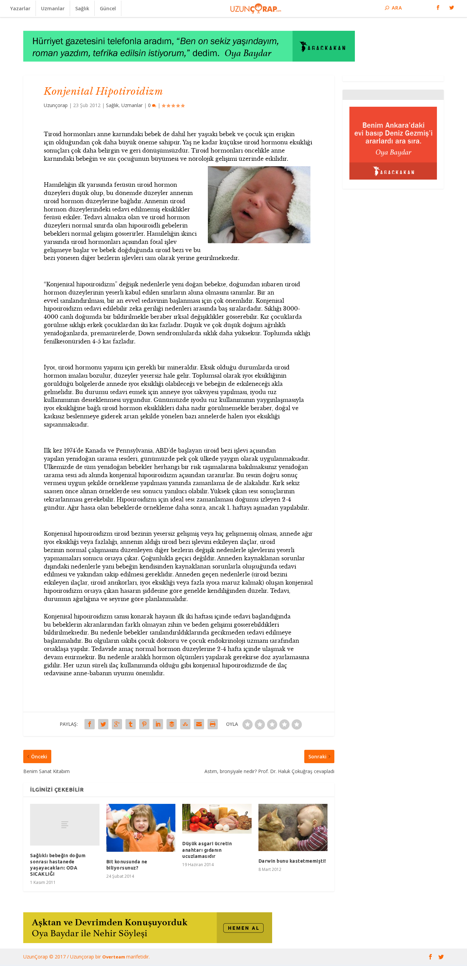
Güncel (108, 8)
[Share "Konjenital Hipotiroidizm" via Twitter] (103, 724)
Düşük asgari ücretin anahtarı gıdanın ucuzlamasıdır (207, 850)
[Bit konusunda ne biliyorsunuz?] (141, 828)
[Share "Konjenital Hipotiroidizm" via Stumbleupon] (185, 724)
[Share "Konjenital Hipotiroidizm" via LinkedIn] (158, 724)
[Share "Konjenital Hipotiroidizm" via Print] (212, 724)
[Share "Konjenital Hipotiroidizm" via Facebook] (89, 724)
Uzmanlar (53, 8)
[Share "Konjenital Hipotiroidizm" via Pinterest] (144, 724)
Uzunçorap (56, 105)
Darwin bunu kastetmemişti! (292, 861)
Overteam (114, 957)
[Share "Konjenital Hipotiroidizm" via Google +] (117, 724)
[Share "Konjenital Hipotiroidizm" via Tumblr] (130, 724)
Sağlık (82, 8)
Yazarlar (20, 8)
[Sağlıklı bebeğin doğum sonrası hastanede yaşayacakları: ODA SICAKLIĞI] (64, 824)
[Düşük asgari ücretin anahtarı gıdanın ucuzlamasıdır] (217, 819)
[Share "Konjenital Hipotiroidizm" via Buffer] (171, 724)
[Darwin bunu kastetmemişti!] (293, 827)
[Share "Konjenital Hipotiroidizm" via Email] (199, 724)
